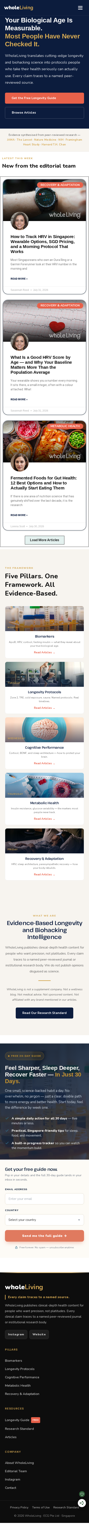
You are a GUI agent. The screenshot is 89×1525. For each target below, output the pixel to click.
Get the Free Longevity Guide (34, 98)
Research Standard (19, 1429)
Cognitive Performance (22, 1377)
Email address (16, 1189)
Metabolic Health (18, 1385)
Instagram (16, 1334)
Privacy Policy (19, 1507)
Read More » (19, 278)
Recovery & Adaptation (22, 1394)
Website (39, 1334)
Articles (11, 1437)
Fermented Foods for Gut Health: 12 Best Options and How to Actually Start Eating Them (44, 483)
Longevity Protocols (20, 1369)
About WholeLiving (19, 1463)
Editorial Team (16, 1471)
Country (11, 1210)
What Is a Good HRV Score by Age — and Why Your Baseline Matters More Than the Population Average (41, 365)
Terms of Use (41, 1507)
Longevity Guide (22, 1420)
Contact (10, 1488)
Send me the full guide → (44, 1236)
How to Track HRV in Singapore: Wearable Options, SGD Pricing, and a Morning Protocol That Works (43, 244)
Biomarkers (13, 1360)
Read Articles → (44, 652)
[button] (44, 540)
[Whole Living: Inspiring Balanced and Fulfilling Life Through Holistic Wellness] (44, 200)
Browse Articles (24, 113)
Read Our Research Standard (44, 1013)
